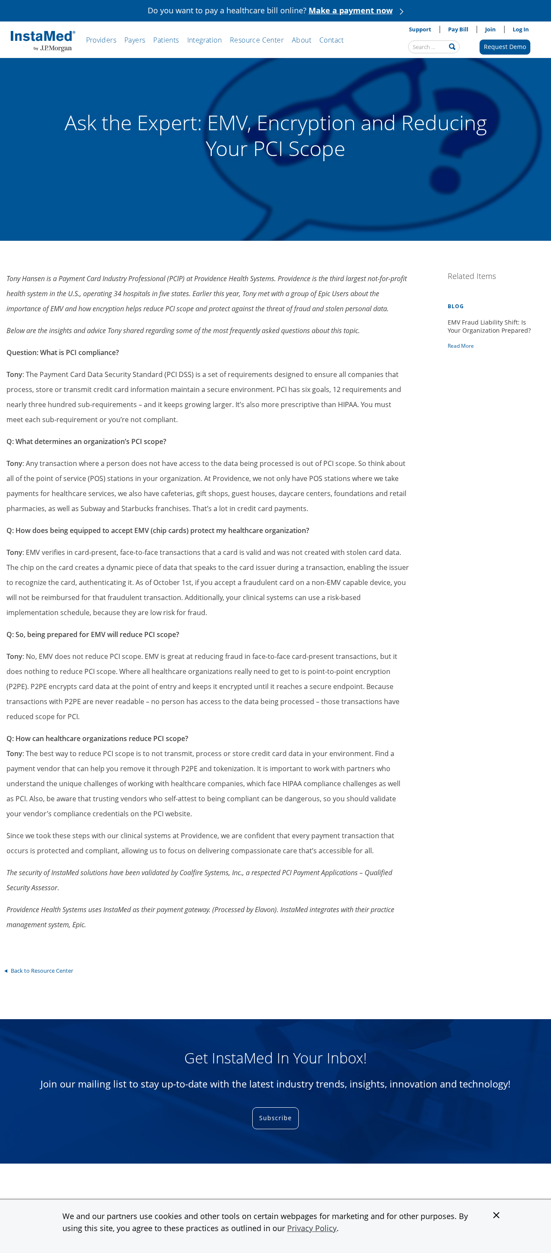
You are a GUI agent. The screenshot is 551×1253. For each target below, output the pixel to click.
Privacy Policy (312, 1228)
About (301, 40)
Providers (101, 40)
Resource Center (257, 40)
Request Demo (505, 47)
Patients (166, 40)
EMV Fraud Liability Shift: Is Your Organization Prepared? (489, 326)
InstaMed (43, 41)
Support (420, 29)
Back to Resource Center (42, 970)
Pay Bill (458, 29)
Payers (134, 40)
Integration (204, 40)
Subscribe (275, 1118)
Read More (461, 346)
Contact (331, 40)
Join (490, 29)
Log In (521, 29)
